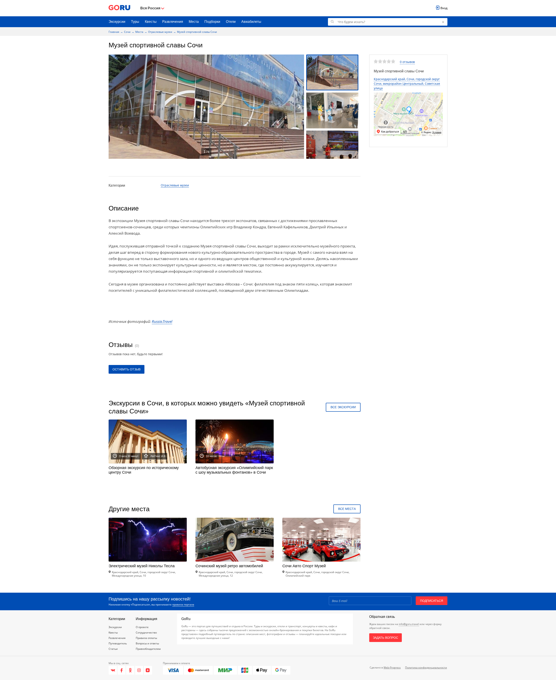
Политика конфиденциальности (426, 667)
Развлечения (172, 21)
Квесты (151, 21)
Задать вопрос (385, 637)
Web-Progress (392, 667)
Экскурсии (117, 21)
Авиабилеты (251, 21)
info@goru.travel (409, 624)
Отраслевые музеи (160, 32)
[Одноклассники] (130, 670)
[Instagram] (139, 670)
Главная (114, 32)
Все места (347, 509)
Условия (436, 132)
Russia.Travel (162, 321)
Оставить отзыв (127, 369)
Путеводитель (118, 643)
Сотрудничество (146, 632)
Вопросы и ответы (147, 643)
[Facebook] (121, 670)
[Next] (299, 107)
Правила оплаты (146, 638)
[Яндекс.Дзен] (148, 670)
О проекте (142, 627)
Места (194, 21)
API (405, 131)
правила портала (183, 604)
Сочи (127, 32)
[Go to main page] (119, 8)
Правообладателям (148, 649)
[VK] (113, 670)
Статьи (113, 649)
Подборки (212, 21)
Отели (231, 21)
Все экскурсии (343, 407)
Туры (135, 21)
